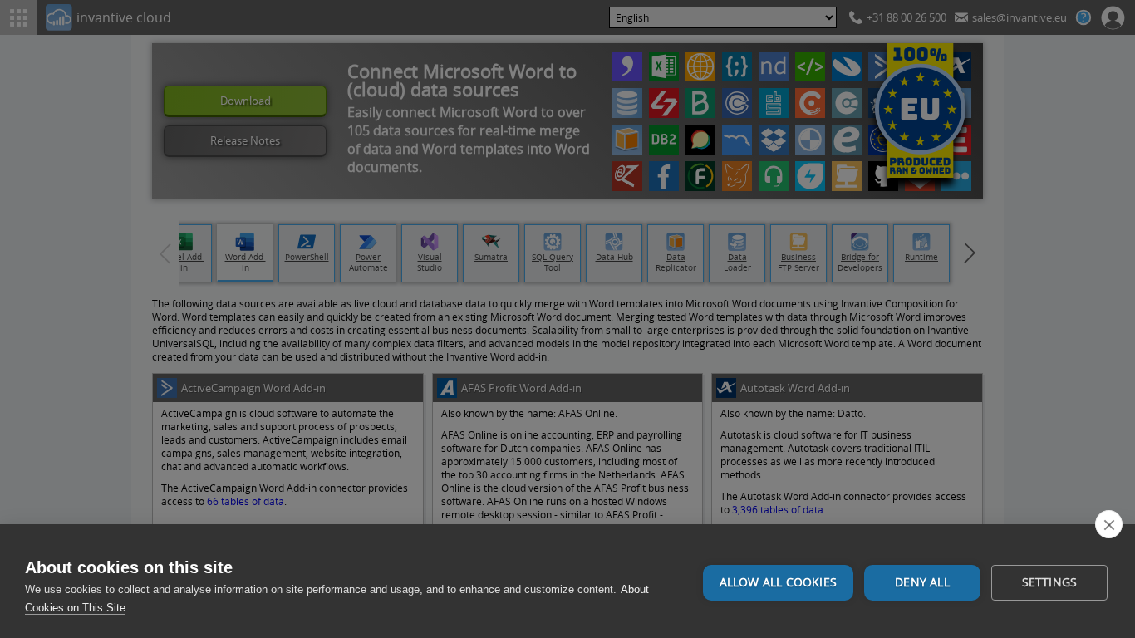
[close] (1109, 524)
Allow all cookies (778, 582)
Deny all (922, 582)
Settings (1050, 582)
